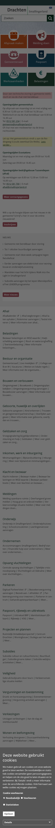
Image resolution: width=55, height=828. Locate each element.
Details (8, 822)
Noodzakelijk (12, 798)
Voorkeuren (29, 798)
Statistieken (12, 804)
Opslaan (8, 813)
